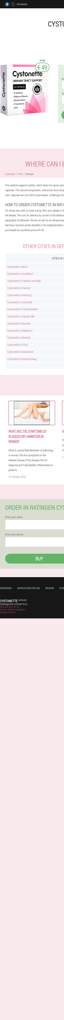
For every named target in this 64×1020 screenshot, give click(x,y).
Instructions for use (28, 588)
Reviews (49, 588)
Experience (6, 588)
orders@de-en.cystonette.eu (13, 604)
